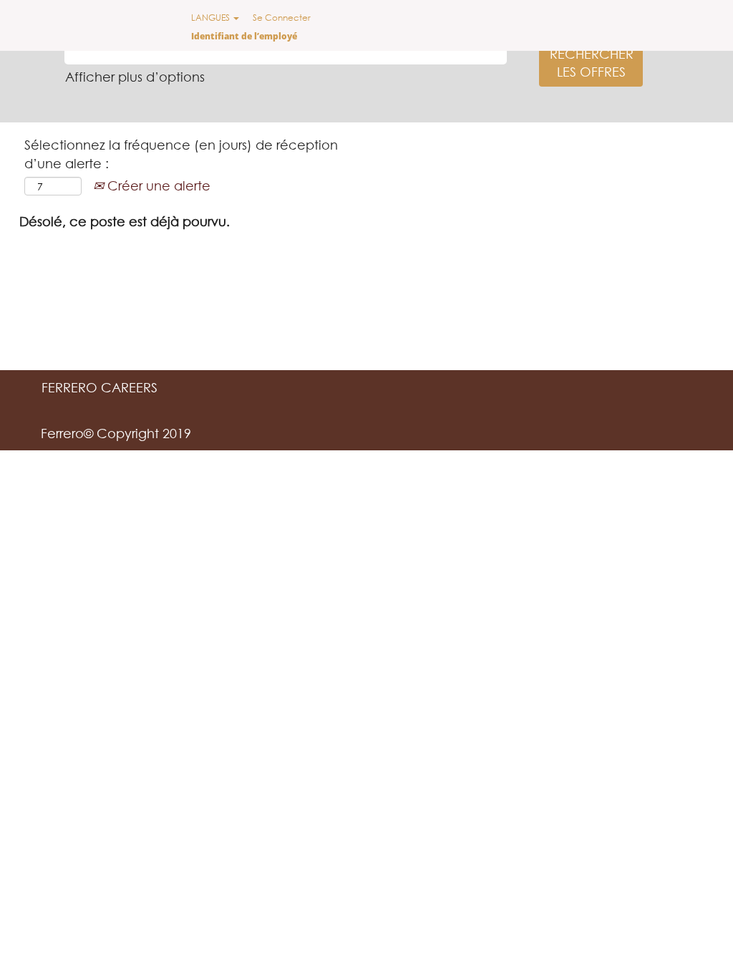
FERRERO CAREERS (99, 387)
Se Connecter (282, 17)
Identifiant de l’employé (244, 36)
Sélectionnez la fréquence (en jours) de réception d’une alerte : (181, 154)
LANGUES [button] (211, 17)
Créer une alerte (157, 185)
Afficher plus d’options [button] (135, 76)
